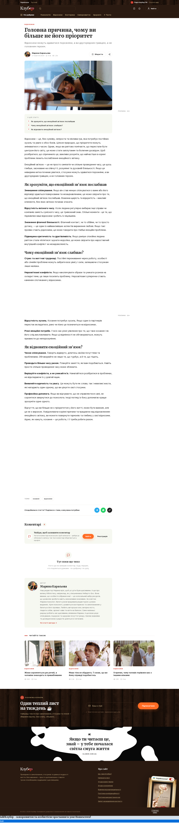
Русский (34, 2)
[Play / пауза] (132, 2)
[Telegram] (96, 510)
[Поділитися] (109, 54)
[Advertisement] (68, 302)
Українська (24, 2)
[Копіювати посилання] (109, 510)
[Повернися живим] (155, 812)
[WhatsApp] (103, 510)
